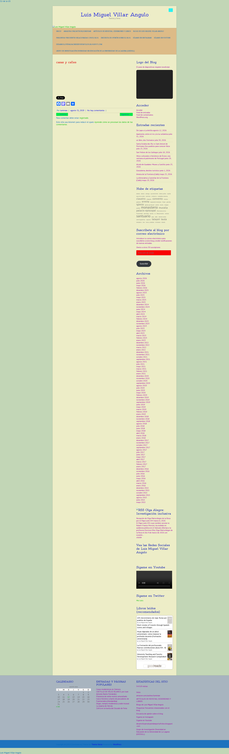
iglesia (140, 204)
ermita (145, 201)
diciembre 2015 (142, 488)
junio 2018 (140, 428)
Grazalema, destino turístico (147, 170)
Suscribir (144, 264)
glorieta (169, 202)
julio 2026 (140, 280)
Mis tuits (139, 600)
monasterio (149, 207)
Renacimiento (160, 213)
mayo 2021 (141, 366)
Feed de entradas (143, 112)
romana (167, 213)
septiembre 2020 (143, 383)
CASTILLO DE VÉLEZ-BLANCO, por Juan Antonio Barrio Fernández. (112, 692)
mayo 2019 (141, 407)
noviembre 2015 (142, 490)
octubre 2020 (141, 381)
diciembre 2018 (142, 416)
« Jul (58, 706)
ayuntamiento (154, 194)
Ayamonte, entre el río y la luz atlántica (152, 134)
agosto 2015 (141, 497)
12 (69, 697)
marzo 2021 (141, 369)
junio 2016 (140, 476)
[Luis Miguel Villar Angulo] (64, 26)
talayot (156, 219)
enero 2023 (141, 340)
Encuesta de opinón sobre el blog (116, 38)
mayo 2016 (141, 478)
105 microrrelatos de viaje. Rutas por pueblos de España (152, 619)
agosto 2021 (141, 361)
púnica (151, 213)
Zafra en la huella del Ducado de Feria (111, 708)
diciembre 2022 (142, 342)
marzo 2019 (141, 409)
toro (144, 222)
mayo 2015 (141, 502)
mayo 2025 (141, 297)
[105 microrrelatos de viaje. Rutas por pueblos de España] (169, 618)
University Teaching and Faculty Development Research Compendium (152, 655)
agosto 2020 (141, 385)
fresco (163, 202)
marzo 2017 (141, 461)
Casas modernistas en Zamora (108, 689)
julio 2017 (140, 452)
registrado (83, 118)
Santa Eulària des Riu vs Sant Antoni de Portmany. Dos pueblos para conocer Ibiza (153, 145)
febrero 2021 (141, 371)
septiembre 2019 (143, 402)
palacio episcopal (146, 210)
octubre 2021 (141, 357)
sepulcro (148, 219)
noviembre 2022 (142, 345)
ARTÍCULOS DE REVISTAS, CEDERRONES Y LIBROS (112, 31)
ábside (163, 222)
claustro (141, 198)
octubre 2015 (141, 492)
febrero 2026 (141, 288)
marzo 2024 (141, 316)
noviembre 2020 (142, 378)
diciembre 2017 (142, 440)
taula (164, 219)
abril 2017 (140, 459)
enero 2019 (141, 414)
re (155, 213)
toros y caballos (150, 222)
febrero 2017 (141, 464)
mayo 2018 (141, 431)
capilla (169, 194)
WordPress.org (142, 117)
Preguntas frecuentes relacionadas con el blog (77, 38)
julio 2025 (140, 295)
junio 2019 (140, 404)
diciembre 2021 (142, 352)
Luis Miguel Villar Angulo (115, 14)
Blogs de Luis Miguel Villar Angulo (148, 31)
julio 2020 (140, 388)
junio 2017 (140, 454)
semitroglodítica (140, 219)
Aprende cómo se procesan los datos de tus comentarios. (94, 123)
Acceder (139, 110)
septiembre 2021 (143, 359)
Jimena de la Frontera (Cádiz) (147, 174)
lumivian (63, 110)
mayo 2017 (141, 457)
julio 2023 (140, 328)
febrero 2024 (141, 319)
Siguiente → (126, 114)
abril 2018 (140, 433)
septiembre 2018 (143, 421)
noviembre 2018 (142, 419)
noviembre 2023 (142, 323)
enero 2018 (141, 438)
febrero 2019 (141, 411)
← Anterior (62, 114)
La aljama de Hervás (104, 706)
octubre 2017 (141, 445)
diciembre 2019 (142, 397)
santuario (143, 216)
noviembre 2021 (142, 354)
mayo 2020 (141, 392)
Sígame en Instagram (142, 38)
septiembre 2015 (143, 495)
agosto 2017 (141, 450)
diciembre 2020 (142, 376)
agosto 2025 (141, 292)
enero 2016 (141, 485)
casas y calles (66, 62)
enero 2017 (141, 466)
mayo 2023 (141, 330)
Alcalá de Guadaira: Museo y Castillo (150, 164)
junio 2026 (140, 283)
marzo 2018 (141, 435)
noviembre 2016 (142, 471)
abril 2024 (140, 314)
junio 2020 (140, 390)
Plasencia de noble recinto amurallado (111, 696)
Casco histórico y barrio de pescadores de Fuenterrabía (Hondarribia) (112, 700)
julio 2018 (140, 426)
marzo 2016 (141, 483)
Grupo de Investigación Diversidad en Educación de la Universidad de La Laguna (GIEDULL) (95, 51)
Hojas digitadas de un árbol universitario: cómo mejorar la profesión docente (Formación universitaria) (149, 635)
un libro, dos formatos (145, 140)
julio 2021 (140, 364)
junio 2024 (140, 309)
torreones (157, 222)
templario (139, 222)
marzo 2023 (141, 335)
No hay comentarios (95, 110)
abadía (138, 194)
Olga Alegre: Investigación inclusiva (153, 511)
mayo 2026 (141, 285)
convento (157, 198)
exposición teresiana (155, 202)
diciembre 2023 (142, 321)
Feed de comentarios (144, 115)
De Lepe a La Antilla (144, 130)
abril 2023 (140, 333)
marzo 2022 (141, 347)
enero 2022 (141, 350)
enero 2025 (141, 302)
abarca (142, 194)
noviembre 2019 (142, 400)
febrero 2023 (141, 338)
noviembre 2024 (142, 307)
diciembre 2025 (142, 290)
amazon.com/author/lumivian (77, 31)
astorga (148, 194)
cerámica (148, 196)
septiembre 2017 (143, 447)
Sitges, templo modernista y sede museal (112, 703)
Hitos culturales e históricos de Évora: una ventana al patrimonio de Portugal (153, 157)
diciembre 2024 (142, 304)
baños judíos (162, 194)
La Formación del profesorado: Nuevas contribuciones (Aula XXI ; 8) (151, 646)
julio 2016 (140, 473)
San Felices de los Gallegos (147, 152)
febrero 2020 (141, 395)
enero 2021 (141, 373)
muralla (163, 207)
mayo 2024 (141, 311)
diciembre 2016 (142, 469)
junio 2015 (140, 500)
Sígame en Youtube (162, 38)
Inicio (58, 31)
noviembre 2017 (142, 442)
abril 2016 (140, 481)
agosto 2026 (141, 278)
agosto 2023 (141, 326)
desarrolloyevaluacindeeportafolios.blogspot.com (79, 44)
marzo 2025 (141, 300)
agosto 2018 (141, 423)
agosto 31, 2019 (77, 110)
